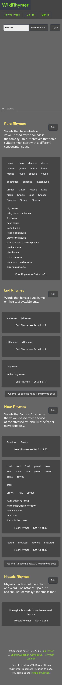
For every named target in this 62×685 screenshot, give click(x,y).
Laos (31, 195)
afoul (9, 485)
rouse (22, 174)
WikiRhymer (15, 5)
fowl (27, 466)
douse (44, 163)
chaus (21, 163)
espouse (27, 182)
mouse (10, 174)
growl (37, 466)
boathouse (12, 182)
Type (55, 27)
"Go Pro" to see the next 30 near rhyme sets (31, 563)
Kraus (10, 195)
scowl (48, 471)
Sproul (30, 493)
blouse (10, 108)
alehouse (12, 318)
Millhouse (26, 342)
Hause (33, 189)
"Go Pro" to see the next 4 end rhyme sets (31, 394)
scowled (49, 542)
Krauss (21, 195)
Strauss (35, 200)
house (34, 168)
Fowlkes (11, 442)
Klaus (44, 189)
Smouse (11, 200)
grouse (22, 168)
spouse (33, 174)
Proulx (24, 442)
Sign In (45, 15)
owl (28, 471)
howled (36, 542)
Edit (53, 127)
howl (48, 466)
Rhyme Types (12, 15)
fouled (10, 542)
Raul (20, 493)
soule (10, 477)
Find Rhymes (38, 27)
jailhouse (26, 318)
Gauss (22, 189)
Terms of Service (40, 673)
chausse (32, 163)
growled (23, 542)
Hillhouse (12, 342)
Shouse (42, 195)
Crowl (10, 493)
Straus (23, 200)
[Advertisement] (31, 67)
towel (20, 477)
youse (44, 174)
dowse (10, 168)
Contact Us (36, 655)
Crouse (10, 189)
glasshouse (42, 182)
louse (44, 168)
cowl (9, 466)
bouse (10, 163)
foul (18, 466)
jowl (9, 471)
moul (18, 471)
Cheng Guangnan (20, 655)
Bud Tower (47, 651)
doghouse (12, 366)
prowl (37, 471)
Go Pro (30, 15)
